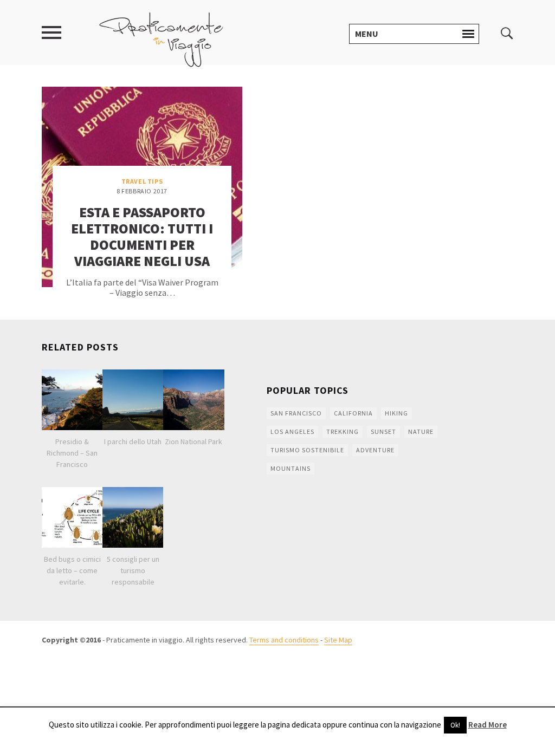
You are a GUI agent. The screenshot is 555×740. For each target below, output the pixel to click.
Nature (421, 431)
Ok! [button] (455, 725)
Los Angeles (292, 431)
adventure (375, 450)
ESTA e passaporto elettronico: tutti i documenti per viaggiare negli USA (142, 236)
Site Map (338, 640)
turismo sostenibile (307, 450)
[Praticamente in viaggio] (161, 38)
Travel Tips (142, 181)
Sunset (383, 431)
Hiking (396, 413)
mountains (290, 468)
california (353, 413)
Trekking (342, 431)
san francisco (296, 413)
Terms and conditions (284, 640)
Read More (487, 724)
